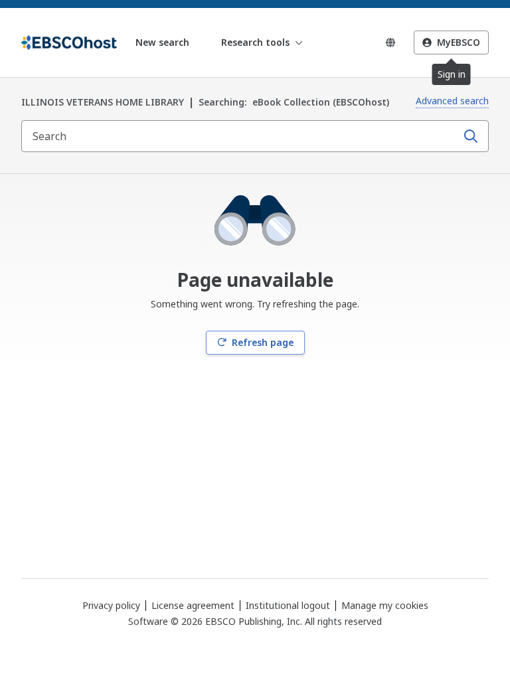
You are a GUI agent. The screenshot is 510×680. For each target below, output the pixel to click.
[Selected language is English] (390, 42)
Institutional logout (288, 605)
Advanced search (452, 100)
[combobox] (240, 136)
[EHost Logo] (69, 42)
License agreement (192, 605)
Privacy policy (111, 605)
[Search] (471, 136)
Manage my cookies (384, 605)
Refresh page (263, 342)
